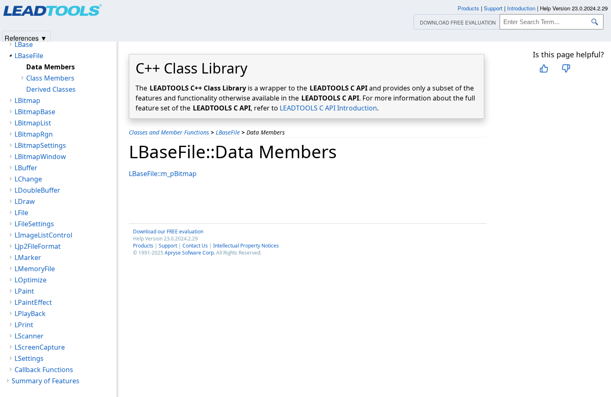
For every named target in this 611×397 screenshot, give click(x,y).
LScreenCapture (40, 347)
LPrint (24, 324)
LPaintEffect (33, 302)
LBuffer (26, 167)
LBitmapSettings (40, 145)
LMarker (28, 257)
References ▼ (26, 37)
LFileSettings (34, 223)
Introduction (521, 8)
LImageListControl (43, 235)
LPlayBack (30, 313)
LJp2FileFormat (38, 246)
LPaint (24, 291)
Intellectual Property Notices (246, 245)
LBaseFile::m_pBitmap (163, 173)
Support (168, 245)
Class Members (50, 78)
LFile (21, 212)
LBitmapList (33, 122)
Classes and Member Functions (169, 132)
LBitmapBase (35, 111)
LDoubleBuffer (37, 190)
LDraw (25, 201)
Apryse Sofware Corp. (190, 252)
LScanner (29, 336)
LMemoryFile (35, 268)
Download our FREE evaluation (168, 231)
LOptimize (31, 279)
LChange (28, 179)
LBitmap (27, 100)
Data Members (50, 66)
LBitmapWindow (40, 156)
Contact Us (195, 245)
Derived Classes (51, 89)
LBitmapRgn (34, 134)
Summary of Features (45, 380)
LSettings (29, 358)
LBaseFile (228, 132)
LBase (24, 44)
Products (143, 245)
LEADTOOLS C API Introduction (328, 108)
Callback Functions (44, 369)
